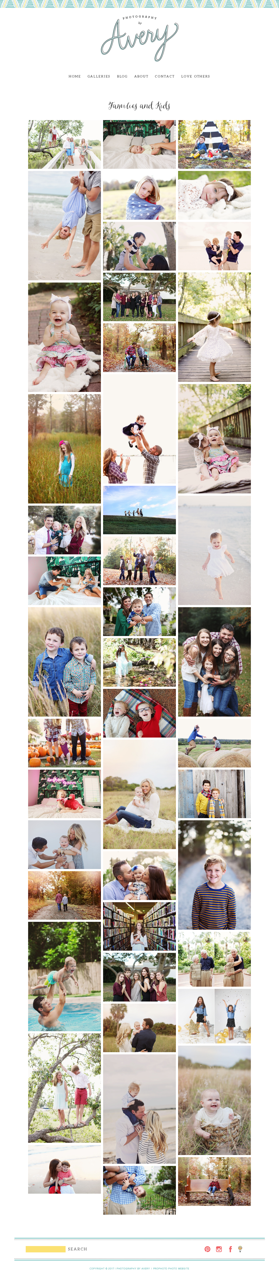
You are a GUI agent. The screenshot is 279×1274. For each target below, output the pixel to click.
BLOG (122, 76)
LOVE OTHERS (195, 76)
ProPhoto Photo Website (171, 1268)
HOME (75, 76)
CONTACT (165, 76)
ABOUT (141, 76)
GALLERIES (99, 76)
